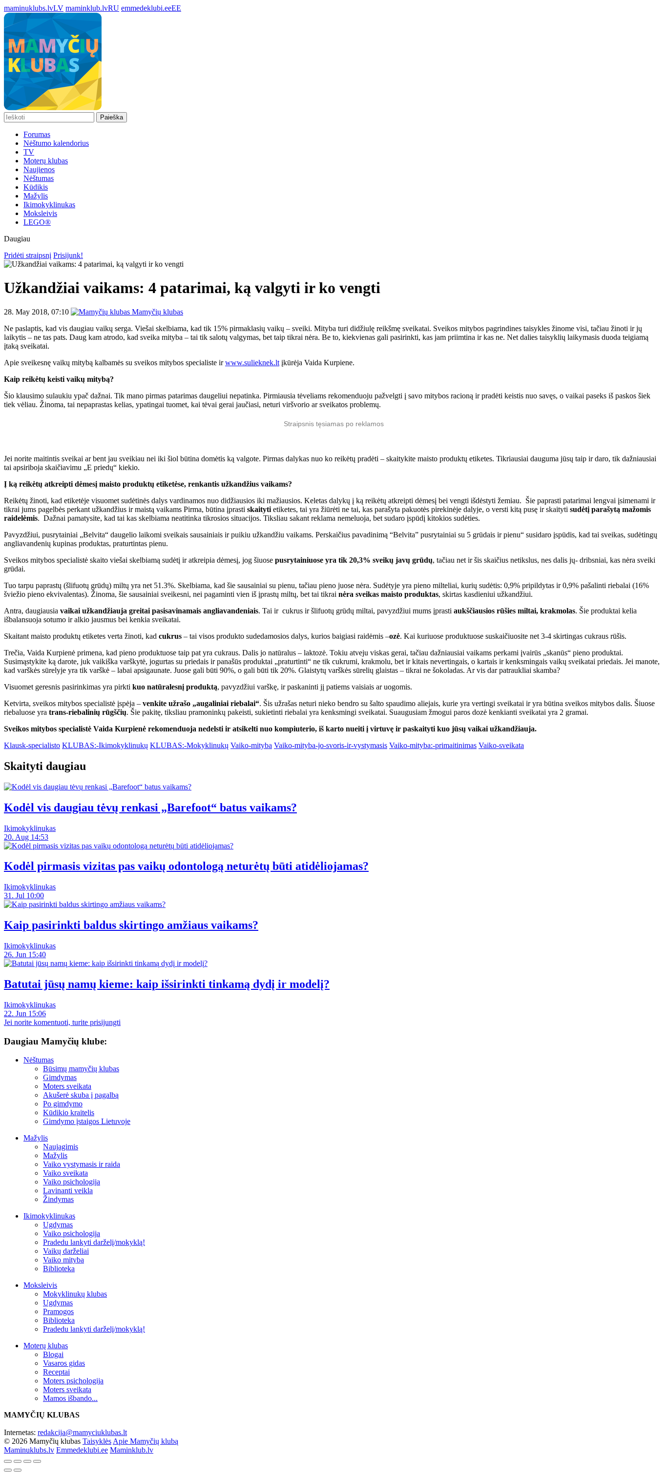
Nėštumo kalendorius (56, 143)
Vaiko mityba (63, 1260)
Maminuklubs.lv (29, 1450)
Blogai (53, 1354)
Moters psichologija (73, 1381)
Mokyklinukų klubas (75, 1294)
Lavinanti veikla (68, 1190)
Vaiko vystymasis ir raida (81, 1164)
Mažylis (35, 196)
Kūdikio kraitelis (68, 1112)
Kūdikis (35, 187)
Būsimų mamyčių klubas (81, 1068)
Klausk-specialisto (32, 745)
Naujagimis (60, 1146)
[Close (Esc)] (8, 1461)
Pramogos (58, 1311)
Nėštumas (38, 178)
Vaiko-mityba (251, 745)
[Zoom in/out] (37, 1461)
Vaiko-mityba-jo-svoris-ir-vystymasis (330, 745)
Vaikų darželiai (66, 1251)
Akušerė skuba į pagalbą (81, 1095)
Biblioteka (59, 1268)
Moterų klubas (45, 161)
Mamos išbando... (70, 1398)
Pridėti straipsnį (27, 255)
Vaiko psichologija (71, 1182)
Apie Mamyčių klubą (145, 1441)
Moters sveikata (67, 1086)
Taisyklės (97, 1441)
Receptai (56, 1372)
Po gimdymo (63, 1104)
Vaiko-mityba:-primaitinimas (433, 745)
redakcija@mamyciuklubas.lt (82, 1432)
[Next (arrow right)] (17, 1470)
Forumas (36, 134)
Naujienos (39, 169)
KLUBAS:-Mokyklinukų (189, 745)
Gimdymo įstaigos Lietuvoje (86, 1121)
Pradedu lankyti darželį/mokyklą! (94, 1242)
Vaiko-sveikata (501, 745)
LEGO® (37, 222)
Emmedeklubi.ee (82, 1450)
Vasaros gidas (64, 1363)
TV (28, 152)
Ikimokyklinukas (49, 204)
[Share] (17, 1461)
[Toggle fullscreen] (27, 1461)
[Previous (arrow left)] (8, 1470)
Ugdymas (58, 1224)
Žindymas (58, 1199)
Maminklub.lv (131, 1450)
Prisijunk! (68, 255)
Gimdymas (60, 1077)
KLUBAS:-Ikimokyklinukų (105, 745)
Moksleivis (40, 213)
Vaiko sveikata (65, 1173)
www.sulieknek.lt (252, 362)
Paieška (111, 117)
